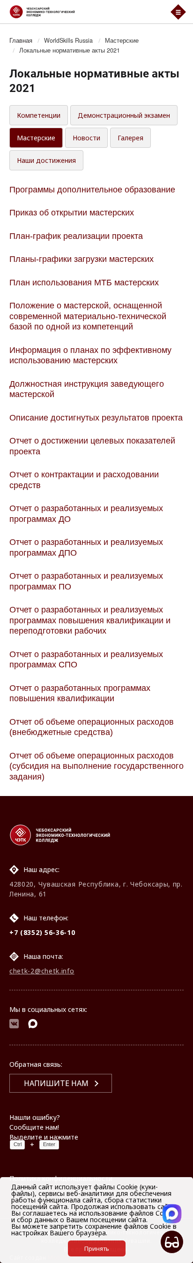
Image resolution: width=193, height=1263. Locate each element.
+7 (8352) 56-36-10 (42, 932)
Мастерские (122, 40)
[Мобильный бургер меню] (178, 12)
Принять (96, 1248)
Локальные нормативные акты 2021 (69, 50)
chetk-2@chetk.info (41, 970)
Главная (20, 40)
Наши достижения (46, 160)
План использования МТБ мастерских (84, 282)
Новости (86, 137)
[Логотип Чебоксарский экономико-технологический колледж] (84, 12)
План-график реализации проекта (76, 236)
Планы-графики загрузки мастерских (81, 259)
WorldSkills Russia (68, 40)
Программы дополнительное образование (92, 189)
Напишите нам (56, 1083)
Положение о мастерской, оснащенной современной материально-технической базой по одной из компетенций (87, 316)
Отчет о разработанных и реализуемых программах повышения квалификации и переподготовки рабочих (90, 620)
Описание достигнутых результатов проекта (96, 417)
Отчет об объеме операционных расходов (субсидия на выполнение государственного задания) (96, 766)
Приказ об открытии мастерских (71, 212)
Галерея (130, 137)
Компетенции (38, 115)
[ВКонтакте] (14, 1025)
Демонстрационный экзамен (124, 115)
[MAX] (32, 1025)
